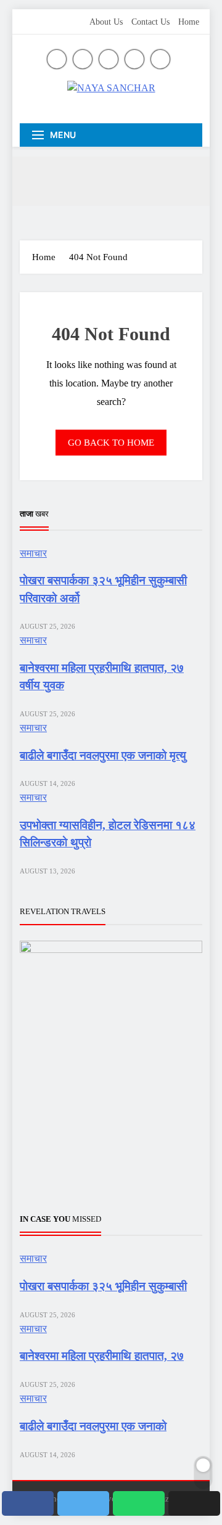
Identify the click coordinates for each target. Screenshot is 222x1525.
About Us (106, 22)
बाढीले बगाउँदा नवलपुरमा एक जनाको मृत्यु (103, 755)
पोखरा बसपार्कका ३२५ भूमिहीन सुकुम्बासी (103, 1286)
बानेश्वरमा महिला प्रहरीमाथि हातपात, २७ (102, 1355)
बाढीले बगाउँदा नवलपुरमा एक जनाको (93, 1426)
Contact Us (150, 22)
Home (188, 22)
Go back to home (111, 443)
